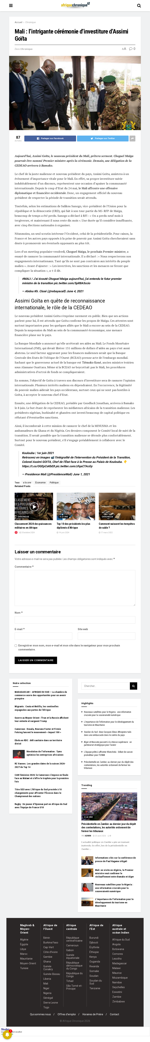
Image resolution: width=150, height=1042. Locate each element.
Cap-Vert (48, 947)
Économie (40, 482)
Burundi (93, 937)
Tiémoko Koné (91, 362)
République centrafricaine (74, 939)
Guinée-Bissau (51, 974)
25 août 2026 (100, 836)
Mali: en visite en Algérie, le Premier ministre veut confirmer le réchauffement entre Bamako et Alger (114, 873)
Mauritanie (26, 958)
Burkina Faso (50, 942)
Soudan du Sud (95, 982)
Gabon (70, 950)
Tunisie (24, 968)
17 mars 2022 (106, 533)
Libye (23, 949)
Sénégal (48, 997)
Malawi (116, 968)
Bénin (46, 937)
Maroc (23, 953)
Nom (19, 612)
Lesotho (117, 958)
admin (88, 836)
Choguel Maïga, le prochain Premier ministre (95, 252)
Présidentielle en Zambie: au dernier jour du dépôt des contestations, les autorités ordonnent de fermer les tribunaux (109, 765)
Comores (117, 953)
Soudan (93, 975)
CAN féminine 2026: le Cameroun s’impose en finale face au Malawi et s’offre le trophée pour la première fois (42, 778)
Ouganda (94, 961)
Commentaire (24, 566)
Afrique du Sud (121, 939)
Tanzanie (94, 988)
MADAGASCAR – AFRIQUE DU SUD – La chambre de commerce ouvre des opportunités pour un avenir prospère (41, 695)
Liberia (47, 978)
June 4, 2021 (74, 291)
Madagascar (119, 963)
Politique (54, 482)
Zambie (116, 996)
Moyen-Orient (28, 963)
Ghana (47, 961)
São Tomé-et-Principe (74, 987)
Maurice (117, 972)
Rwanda (94, 966)
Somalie (94, 971)
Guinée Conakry (48, 968)
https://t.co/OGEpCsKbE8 (38, 466)
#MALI (26, 279)
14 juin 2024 (63, 533)
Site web (83, 629)
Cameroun (72, 945)
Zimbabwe (118, 1001)
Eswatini (117, 992)
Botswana (118, 949)
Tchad (69, 981)
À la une (64, 517)
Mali (45, 983)
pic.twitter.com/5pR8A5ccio (72, 283)
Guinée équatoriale (72, 956)
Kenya (93, 956)
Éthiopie (94, 952)
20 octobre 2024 (28, 533)
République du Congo (74, 975)
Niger (46, 988)
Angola (116, 944)
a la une (27, 482)
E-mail (20, 629)
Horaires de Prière (92, 1014)
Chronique (30, 22)
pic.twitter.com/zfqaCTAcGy (73, 466)
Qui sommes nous (40, 1014)
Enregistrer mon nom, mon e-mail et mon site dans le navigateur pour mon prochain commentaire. (69, 647)
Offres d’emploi (67, 1014)
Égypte (24, 944)
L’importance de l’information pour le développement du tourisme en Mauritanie (114, 902)
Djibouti (93, 942)
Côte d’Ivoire (50, 952)
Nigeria (47, 993)
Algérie (24, 939)
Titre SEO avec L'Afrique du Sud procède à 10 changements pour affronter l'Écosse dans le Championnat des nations (38, 792)
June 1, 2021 (81, 474)
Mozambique (120, 977)
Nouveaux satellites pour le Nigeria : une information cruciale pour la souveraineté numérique (114, 887)
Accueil (18, 22)
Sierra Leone (50, 1002)
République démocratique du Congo (74, 965)
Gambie (47, 956)
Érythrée (94, 947)
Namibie (117, 982)
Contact (114, 1014)
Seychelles (118, 987)
